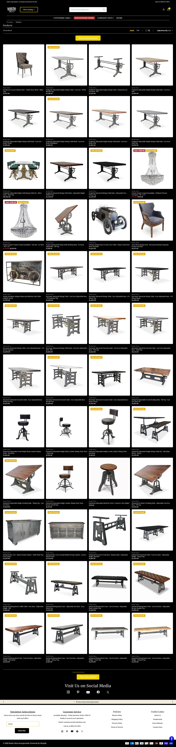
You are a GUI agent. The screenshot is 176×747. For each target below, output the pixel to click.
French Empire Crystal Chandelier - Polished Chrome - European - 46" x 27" (150, 194)
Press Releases (157, 723)
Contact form (157, 727)
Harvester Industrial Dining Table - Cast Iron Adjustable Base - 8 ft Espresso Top (66, 297)
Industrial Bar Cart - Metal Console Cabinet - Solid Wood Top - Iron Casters (23, 555)
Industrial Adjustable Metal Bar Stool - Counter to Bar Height (109, 503)
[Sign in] (164, 9)
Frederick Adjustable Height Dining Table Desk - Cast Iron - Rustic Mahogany (65, 142)
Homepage (10, 22)
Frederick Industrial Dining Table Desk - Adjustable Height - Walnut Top (66, 194)
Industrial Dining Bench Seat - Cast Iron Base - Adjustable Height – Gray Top (108, 659)
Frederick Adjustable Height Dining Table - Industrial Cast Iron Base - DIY (108, 90)
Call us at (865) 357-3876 (162, 2)
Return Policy (117, 715)
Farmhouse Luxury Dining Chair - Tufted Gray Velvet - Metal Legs (23, 90)
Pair (138, 30)
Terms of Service (117, 727)
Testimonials (157, 719)
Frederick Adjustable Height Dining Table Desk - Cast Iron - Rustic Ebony (22, 142)
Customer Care (62, 18)
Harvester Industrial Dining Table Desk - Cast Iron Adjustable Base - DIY (66, 349)
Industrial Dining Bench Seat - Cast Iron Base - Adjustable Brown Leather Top (151, 607)
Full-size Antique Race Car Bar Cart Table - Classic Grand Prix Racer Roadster (109, 245)
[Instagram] (68, 692)
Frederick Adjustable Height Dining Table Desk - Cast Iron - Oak (151, 90)
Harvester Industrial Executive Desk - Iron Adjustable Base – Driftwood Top (23, 400)
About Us (157, 715)
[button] (3, 702)
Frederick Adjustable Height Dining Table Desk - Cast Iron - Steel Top (151, 142)
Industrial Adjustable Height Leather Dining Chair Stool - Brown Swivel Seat (65, 504)
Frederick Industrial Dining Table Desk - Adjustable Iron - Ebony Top (108, 194)
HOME (119, 18)
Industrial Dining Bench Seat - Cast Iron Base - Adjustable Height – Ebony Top (65, 659)
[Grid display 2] (149, 30)
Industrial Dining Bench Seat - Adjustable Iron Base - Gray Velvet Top (65, 607)
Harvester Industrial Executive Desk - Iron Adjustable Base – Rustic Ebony (109, 400)
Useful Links (157, 711)
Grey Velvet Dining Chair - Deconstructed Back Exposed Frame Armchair (150, 245)
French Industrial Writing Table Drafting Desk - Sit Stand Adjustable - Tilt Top (65, 245)
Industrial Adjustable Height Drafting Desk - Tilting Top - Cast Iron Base (23, 504)
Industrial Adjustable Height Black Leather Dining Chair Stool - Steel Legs (66, 452)
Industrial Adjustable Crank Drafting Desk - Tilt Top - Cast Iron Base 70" (151, 400)
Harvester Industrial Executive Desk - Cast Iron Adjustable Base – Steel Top (151, 349)
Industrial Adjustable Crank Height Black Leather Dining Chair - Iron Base (22, 452)
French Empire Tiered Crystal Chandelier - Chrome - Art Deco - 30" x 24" (23, 245)
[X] (108, 692)
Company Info (104, 18)
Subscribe (22, 731)
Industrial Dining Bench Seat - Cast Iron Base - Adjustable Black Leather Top (108, 607)
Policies (117, 711)
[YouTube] (88, 692)
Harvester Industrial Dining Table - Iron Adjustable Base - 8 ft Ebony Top (109, 297)
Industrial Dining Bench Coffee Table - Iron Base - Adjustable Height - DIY (23, 607)
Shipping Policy (117, 719)
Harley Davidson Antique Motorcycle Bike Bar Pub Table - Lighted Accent (22, 297)
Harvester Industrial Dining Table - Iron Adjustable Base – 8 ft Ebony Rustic (152, 297)
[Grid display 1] (146, 30)
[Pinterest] (78, 692)
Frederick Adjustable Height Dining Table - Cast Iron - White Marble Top (66, 90)
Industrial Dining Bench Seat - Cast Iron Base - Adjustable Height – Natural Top (151, 659)
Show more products (88, 677)
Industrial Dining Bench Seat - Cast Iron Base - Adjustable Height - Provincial (22, 659)
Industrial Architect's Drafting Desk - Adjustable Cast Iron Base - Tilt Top (151, 504)
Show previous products (88, 38)
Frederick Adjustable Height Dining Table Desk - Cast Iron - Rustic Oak (108, 142)
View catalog (28, 10)
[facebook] (98, 692)
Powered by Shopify (38, 743)
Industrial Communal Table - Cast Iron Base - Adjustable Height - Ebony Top (150, 555)
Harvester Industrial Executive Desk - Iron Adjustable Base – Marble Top (66, 400)
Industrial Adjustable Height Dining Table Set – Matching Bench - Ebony (151, 452)
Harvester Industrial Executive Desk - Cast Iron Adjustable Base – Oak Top (108, 349)
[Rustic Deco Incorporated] (12, 9)
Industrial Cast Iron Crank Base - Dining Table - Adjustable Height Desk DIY (108, 555)
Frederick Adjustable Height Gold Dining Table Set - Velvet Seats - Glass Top (22, 194)
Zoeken (104, 9)
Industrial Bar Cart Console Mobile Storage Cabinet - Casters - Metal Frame (66, 555)
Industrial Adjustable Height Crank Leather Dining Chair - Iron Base (108, 452)
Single (132, 30)
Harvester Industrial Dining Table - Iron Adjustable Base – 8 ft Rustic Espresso (23, 349)
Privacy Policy (117, 723)
